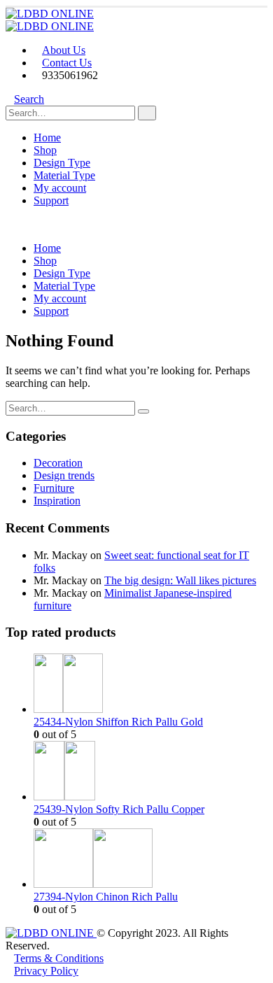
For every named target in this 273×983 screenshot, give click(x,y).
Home (47, 137)
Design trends (64, 475)
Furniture (54, 488)
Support (51, 200)
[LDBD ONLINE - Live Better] (50, 14)
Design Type (62, 163)
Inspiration (57, 501)
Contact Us (67, 63)
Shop (45, 150)
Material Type (64, 175)
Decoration (58, 463)
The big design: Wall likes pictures (180, 580)
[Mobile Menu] (10, 224)
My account (60, 188)
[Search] (147, 113)
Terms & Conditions (59, 958)
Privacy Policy (46, 971)
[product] (150, 684)
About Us (63, 50)
